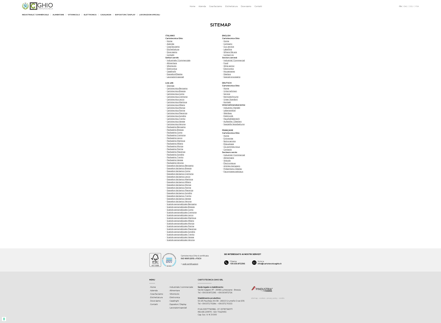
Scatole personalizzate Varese (180, 237)
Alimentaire (228, 158)
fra (417, 6)
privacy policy (272, 298)
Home (192, 6)
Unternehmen (230, 91)
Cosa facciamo (215, 6)
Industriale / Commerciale (178, 60)
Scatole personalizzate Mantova (181, 218)
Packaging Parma (175, 149)
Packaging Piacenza (176, 152)
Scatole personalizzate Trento (180, 234)
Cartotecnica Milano (176, 105)
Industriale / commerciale (35, 15)
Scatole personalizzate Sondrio (181, 232)
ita (400, 6)
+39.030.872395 (237, 262)
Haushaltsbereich (231, 119)
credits (281, 298)
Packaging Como (174, 132)
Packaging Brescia (175, 130)
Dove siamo (246, 6)
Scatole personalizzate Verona (181, 240)
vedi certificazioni (190, 264)
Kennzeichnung (230, 97)
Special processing (231, 77)
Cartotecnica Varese (176, 121)
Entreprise (228, 138)
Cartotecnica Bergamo (177, 88)
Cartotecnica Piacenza (177, 113)
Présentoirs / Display (232, 169)
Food (225, 63)
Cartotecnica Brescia (176, 91)
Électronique (229, 163)
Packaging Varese (175, 160)
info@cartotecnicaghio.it (269, 262)
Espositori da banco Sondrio (179, 193)
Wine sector (229, 66)
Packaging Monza (175, 146)
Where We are (230, 52)
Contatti (258, 6)
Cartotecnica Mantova (177, 102)
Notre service (229, 141)
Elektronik (228, 116)
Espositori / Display (125, 15)
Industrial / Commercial (234, 60)
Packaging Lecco (174, 138)
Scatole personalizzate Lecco (180, 215)
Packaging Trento (175, 157)
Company (227, 44)
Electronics (228, 69)
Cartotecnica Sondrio (176, 116)
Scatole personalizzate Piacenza (181, 229)
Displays (227, 74)
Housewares (229, 71)
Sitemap (170, 86)
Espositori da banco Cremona (180, 174)
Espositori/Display (175, 74)
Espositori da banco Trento (179, 196)
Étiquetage (228, 144)
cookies (262, 298)
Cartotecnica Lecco (175, 99)
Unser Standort (230, 99)
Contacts (227, 149)
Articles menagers (231, 166)
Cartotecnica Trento (176, 119)
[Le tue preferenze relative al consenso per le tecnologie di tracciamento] (4, 319)
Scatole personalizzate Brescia (181, 207)
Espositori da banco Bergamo (180, 166)
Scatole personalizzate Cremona (181, 212)
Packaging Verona (175, 163)
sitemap (254, 298)
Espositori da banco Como (178, 171)
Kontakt (227, 102)
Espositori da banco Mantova (180, 179)
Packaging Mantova (176, 141)
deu (411, 6)
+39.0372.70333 (225, 304)
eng (405, 6)
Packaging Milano (175, 143)
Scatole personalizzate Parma (180, 226)
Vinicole (227, 160)
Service (226, 94)
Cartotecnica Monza (176, 108)
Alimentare (58, 15)
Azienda (202, 6)
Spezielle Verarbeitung (234, 124)
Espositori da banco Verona (179, 201)
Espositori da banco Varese (179, 199)
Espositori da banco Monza (179, 185)
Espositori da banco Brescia (179, 168)
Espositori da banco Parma (179, 188)
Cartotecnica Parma (176, 110)
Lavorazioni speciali (149, 15)
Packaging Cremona (176, 135)
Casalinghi (105, 15)
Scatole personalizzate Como (180, 210)
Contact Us (228, 55)
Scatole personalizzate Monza (180, 223)
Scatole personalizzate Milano (180, 221)
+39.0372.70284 (208, 304)
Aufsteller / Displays (232, 121)
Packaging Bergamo (176, 127)
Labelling (227, 49)
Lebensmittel (229, 110)
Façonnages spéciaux (233, 172)
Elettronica (90, 15)
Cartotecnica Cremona (177, 97)
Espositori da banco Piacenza (180, 190)
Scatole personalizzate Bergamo (182, 204)
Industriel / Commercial (234, 155)
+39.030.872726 (225, 293)
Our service (228, 47)
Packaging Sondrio (175, 155)
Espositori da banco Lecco (178, 177)
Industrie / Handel (231, 108)
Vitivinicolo (74, 15)
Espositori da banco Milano (179, 182)
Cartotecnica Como (175, 94)
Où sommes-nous (231, 147)
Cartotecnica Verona (176, 124)
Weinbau (227, 113)
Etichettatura (231, 6)
